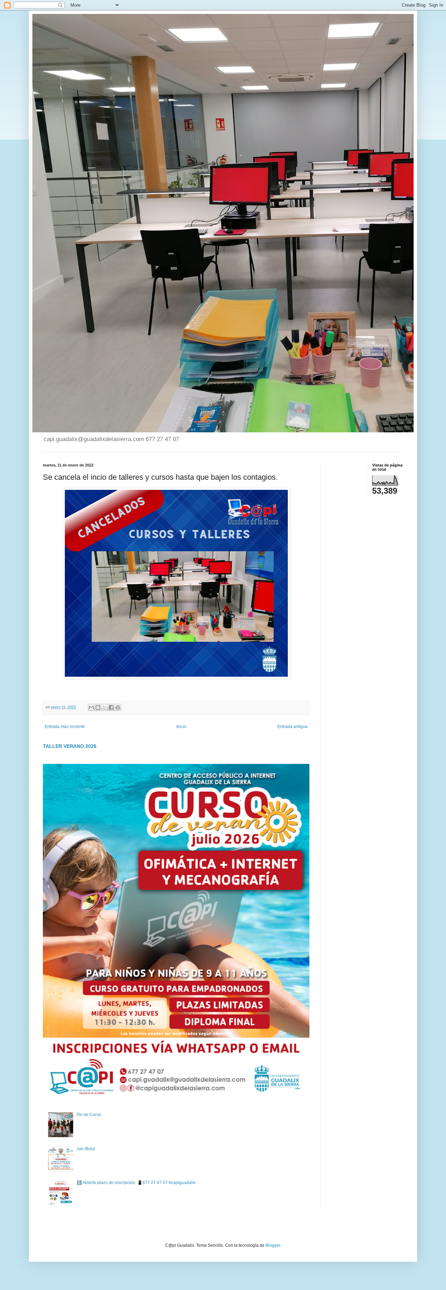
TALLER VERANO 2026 (70, 746)
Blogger (273, 1245)
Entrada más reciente (65, 726)
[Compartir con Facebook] (111, 707)
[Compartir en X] (104, 707)
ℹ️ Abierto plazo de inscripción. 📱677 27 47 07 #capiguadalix (136, 1182)
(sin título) (86, 1148)
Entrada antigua (292, 726)
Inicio (181, 726)
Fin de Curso (89, 1114)
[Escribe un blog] (97, 707)
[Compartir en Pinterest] (117, 707)
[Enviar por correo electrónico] (91, 707)
